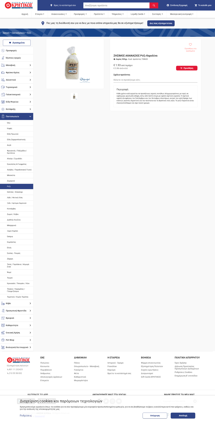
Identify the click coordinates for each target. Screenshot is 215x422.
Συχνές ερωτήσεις (149, 370)
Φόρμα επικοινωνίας (151, 363)
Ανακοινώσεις (58, 14)
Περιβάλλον (46, 370)
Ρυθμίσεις (26, 415)
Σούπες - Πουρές (13, 253)
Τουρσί (10, 278)
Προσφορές (79, 14)
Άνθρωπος (45, 373)
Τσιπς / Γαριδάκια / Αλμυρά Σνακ (18, 265)
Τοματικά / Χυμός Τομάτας (17, 297)
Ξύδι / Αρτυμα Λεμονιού (16, 203)
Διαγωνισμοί (147, 373)
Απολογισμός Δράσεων (51, 377)
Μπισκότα (11, 175)
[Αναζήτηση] (153, 5)
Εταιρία (38, 14)
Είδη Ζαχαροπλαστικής (16, 140)
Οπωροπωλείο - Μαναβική (86, 366)
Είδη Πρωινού (12, 134)
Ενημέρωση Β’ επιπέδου (186, 376)
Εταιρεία (44, 380)
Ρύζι (29, 32)
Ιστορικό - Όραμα (115, 363)
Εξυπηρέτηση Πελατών (152, 366)
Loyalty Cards (137, 14)
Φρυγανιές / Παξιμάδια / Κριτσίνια (17, 152)
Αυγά (9, 145)
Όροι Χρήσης (181, 363)
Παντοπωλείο (18, 32)
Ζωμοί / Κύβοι (13, 214)
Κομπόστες (11, 242)
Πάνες (77, 363)
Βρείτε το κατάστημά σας (119, 373)
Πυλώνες (44, 363)
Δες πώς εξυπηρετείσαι (161, 23)
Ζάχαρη (10, 259)
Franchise (112, 366)
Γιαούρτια (78, 370)
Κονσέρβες (11, 209)
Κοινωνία (44, 366)
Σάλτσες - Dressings (15, 192)
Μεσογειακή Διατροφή (181, 14)
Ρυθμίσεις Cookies (183, 372)
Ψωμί (9, 272)
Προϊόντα (98, 14)
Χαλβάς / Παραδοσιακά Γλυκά (19, 170)
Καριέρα (111, 370)
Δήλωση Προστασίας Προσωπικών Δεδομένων (187, 367)
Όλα (8, 123)
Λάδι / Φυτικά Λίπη (15, 198)
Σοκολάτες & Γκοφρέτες (16, 164)
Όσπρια (10, 237)
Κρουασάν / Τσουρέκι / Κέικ (18, 283)
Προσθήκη (188, 68)
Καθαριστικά (80, 377)
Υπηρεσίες (117, 14)
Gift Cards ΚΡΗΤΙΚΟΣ (151, 377)
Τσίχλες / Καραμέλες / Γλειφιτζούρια (16, 290)
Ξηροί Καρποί (12, 231)
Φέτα (76, 373)
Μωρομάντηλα (81, 380)
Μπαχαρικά (11, 225)
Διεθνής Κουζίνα (13, 220)
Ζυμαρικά (11, 181)
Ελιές (9, 248)
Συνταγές (156, 14)
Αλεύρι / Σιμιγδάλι (14, 159)
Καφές (9, 128)
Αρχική (25, 14)
